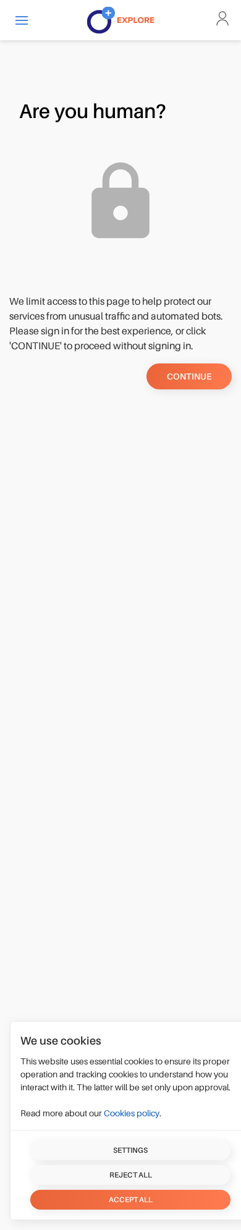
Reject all (130, 1175)
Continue (189, 376)
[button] (21, 20)
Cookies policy (131, 1113)
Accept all (131, 1199)
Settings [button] (130, 1150)
